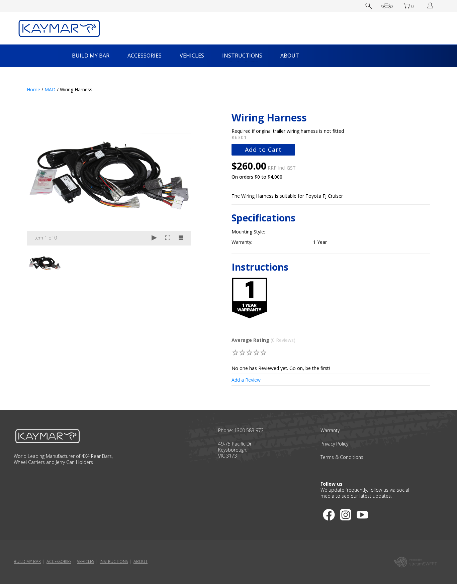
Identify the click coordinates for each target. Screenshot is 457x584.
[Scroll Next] (180, 262)
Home (33, 89)
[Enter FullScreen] (167, 238)
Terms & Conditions (342, 457)
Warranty (330, 430)
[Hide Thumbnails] (181, 238)
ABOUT (289, 55)
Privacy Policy (334, 444)
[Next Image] (180, 179)
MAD (50, 89)
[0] (235, 352)
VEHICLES (192, 55)
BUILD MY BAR (90, 55)
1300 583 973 (249, 430)
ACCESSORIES (144, 55)
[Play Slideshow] (154, 238)
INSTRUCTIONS (242, 55)
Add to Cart (263, 149)
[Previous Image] (38, 179)
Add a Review (246, 380)
